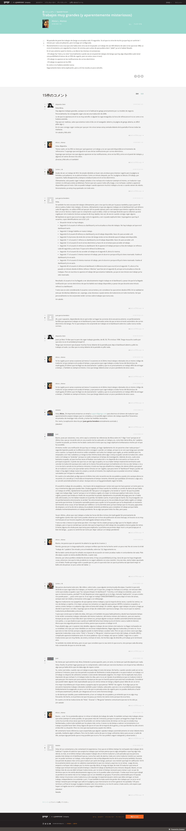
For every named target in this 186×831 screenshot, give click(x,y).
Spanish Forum (62, 12)
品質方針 (75, 823)
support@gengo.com (99, 414)
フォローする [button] (138, 24)
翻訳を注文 (135, 817)
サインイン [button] (178, 2)
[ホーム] (7, 2)
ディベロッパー (62, 2)
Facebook (135, 76)
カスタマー (39, 2)
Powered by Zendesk (178, 829)
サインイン (45, 802)
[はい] (44, 41)
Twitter (138, 76)
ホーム (94, 817)
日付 (137, 94)
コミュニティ (49, 12)
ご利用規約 (68, 823)
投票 (142, 94)
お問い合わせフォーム (76, 2)
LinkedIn (142, 76)
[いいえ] (44, 45)
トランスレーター (50, 2)
